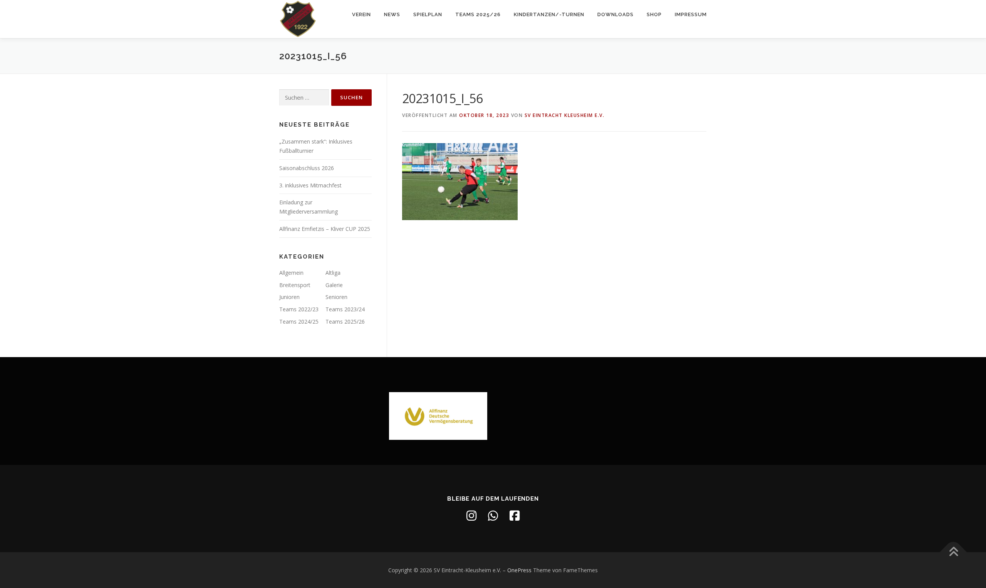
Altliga (332, 272)
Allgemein (291, 272)
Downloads (615, 14)
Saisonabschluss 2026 (306, 168)
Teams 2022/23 (299, 309)
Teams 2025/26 (478, 14)
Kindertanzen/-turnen (549, 14)
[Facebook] (514, 515)
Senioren (336, 297)
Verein (361, 14)
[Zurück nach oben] (953, 552)
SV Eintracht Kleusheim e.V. (565, 115)
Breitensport (294, 285)
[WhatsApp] (493, 515)
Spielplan (427, 14)
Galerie (334, 285)
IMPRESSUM (691, 14)
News (392, 14)
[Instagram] (471, 515)
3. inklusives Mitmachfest (310, 185)
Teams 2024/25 (299, 321)
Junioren (289, 297)
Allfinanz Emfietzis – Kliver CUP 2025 (324, 228)
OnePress (519, 570)
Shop (654, 14)
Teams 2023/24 (345, 309)
